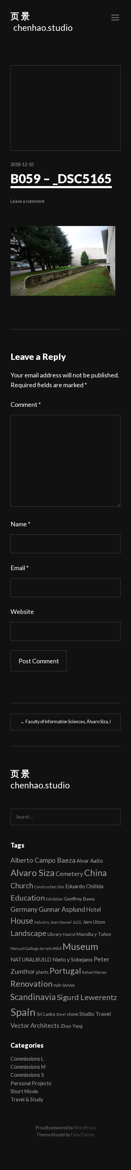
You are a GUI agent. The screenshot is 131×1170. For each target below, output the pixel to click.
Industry (41, 922)
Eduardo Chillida (84, 886)
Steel (61, 1014)
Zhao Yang (71, 1026)
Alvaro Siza (32, 872)
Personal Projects (30, 1083)
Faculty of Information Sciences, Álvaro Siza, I (65, 721)
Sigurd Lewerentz (87, 997)
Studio (86, 1014)
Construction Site (49, 886)
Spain (23, 1012)
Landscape (28, 933)
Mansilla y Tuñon (94, 934)
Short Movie (24, 1091)
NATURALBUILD (30, 959)
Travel (103, 1014)
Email (19, 568)
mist (57, 948)
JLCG (77, 922)
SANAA (68, 985)
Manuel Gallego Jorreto (31, 948)
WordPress (85, 1127)
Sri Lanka (46, 1014)
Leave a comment (27, 201)
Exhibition (54, 899)
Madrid (69, 934)
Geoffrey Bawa (79, 899)
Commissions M (27, 1067)
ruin (57, 985)
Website (22, 611)
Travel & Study (26, 1099)
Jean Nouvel (61, 922)
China (95, 872)
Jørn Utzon (94, 922)
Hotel (93, 909)
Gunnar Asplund (62, 909)
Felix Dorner (83, 1134)
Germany (24, 909)
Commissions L (27, 1059)
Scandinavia (33, 997)
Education (27, 897)
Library (55, 934)
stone (72, 1014)
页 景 (20, 16)
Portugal (65, 971)
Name (20, 524)
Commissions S (27, 1075)
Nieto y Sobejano (72, 959)
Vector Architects (34, 1025)
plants (42, 972)
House (21, 920)
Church (21, 885)
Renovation (31, 983)
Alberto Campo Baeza (42, 860)
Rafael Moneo (94, 972)
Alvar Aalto (90, 860)
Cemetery (69, 873)
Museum (80, 946)
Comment (25, 404)
